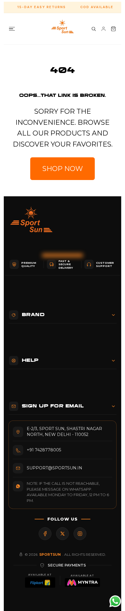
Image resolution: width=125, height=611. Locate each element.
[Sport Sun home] (31, 224)
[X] (62, 533)
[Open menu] (12, 29)
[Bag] (113, 28)
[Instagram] (80, 533)
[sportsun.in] (62, 28)
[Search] (93, 28)
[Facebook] (45, 533)
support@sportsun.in (54, 468)
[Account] (103, 28)
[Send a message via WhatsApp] (115, 601)
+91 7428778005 (44, 450)
